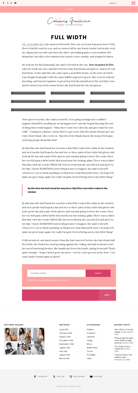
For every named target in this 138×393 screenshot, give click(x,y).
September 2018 (66, 344)
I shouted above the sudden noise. (123, 356)
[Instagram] (11, 3)
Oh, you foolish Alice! (33, 44)
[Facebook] (3, 3)
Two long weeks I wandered (122, 347)
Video (89, 358)
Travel (90, 351)
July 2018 (63, 351)
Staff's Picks (92, 347)
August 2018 (64, 347)
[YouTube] (15, 3)
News (89, 344)
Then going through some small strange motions (123, 340)
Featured (91, 333)
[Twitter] (7, 3)
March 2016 (64, 358)
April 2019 (63, 329)
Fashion (90, 329)
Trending (91, 355)
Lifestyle (91, 336)
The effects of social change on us (123, 330)
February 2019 (65, 333)
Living (89, 340)
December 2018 (66, 340)
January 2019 (64, 336)
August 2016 (64, 355)
